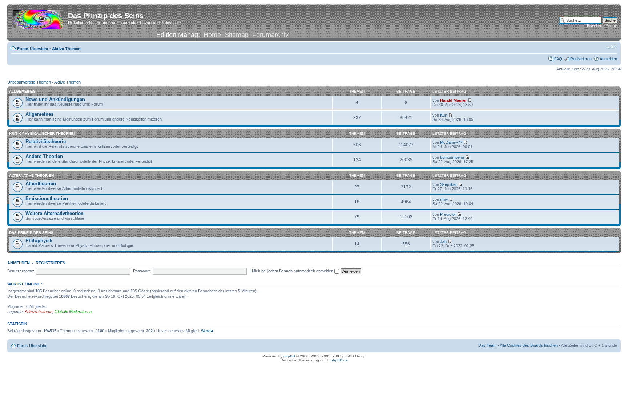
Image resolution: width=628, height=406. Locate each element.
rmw (444, 199)
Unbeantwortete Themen (29, 82)
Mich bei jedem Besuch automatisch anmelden (293, 271)
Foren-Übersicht (32, 48)
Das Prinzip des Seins (31, 233)
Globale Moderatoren (73, 311)
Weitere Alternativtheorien (54, 213)
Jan (443, 241)
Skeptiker (448, 184)
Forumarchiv (270, 34)
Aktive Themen (66, 48)
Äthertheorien (40, 183)
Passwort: (142, 271)
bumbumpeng (452, 157)
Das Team (487, 345)
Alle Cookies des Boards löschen (529, 345)
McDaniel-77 (451, 142)
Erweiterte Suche (602, 26)
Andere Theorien (44, 156)
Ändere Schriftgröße (612, 47)
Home (212, 34)
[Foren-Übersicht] (38, 17)
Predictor (448, 214)
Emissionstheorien (46, 198)
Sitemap (237, 34)
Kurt (443, 115)
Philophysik (38, 240)
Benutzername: (20, 271)
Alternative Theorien (31, 176)
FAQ (558, 59)
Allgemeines (22, 91)
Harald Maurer (453, 100)
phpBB (289, 356)
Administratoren (38, 311)
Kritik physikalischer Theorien (42, 133)
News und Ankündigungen (55, 99)
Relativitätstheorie (45, 141)
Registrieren (581, 59)
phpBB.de (339, 360)
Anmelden (608, 59)
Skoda (207, 331)
